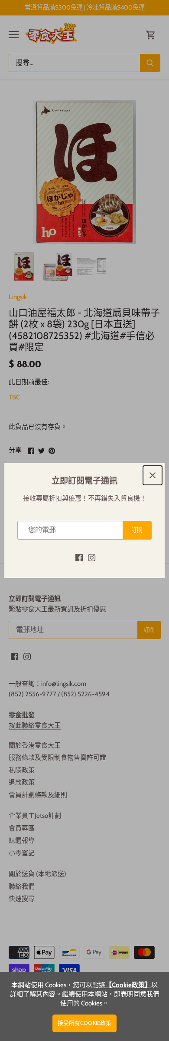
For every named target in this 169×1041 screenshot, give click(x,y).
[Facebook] (79, 557)
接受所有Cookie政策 (85, 1023)
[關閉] (152, 475)
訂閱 (137, 530)
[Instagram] (91, 557)
